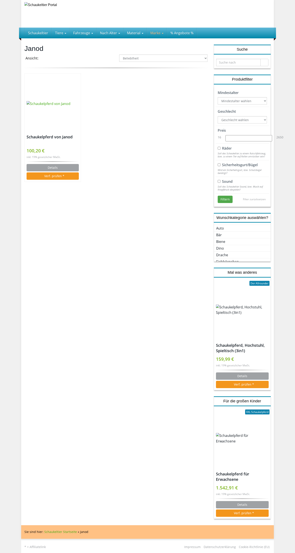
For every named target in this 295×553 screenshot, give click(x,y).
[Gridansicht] (45, 58)
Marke (155, 33)
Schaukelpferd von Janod (50, 136)
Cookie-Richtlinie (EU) (254, 547)
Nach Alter (109, 33)
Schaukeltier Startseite (60, 532)
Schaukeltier (38, 33)
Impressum (192, 547)
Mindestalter (228, 92)
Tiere (59, 33)
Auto (220, 228)
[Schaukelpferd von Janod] (53, 104)
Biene (220, 241)
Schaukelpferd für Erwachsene (232, 476)
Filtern (225, 199)
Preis (222, 130)
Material (134, 33)
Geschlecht (227, 111)
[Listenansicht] (56, 58)
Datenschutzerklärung (220, 547)
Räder (227, 148)
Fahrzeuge (82, 33)
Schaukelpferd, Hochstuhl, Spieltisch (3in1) (240, 348)
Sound (227, 181)
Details (53, 168)
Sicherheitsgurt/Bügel (240, 164)
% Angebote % (181, 33)
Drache (222, 255)
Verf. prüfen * (53, 176)
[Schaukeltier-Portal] (63, 13)
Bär (219, 235)
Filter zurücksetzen (254, 199)
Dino (220, 248)
